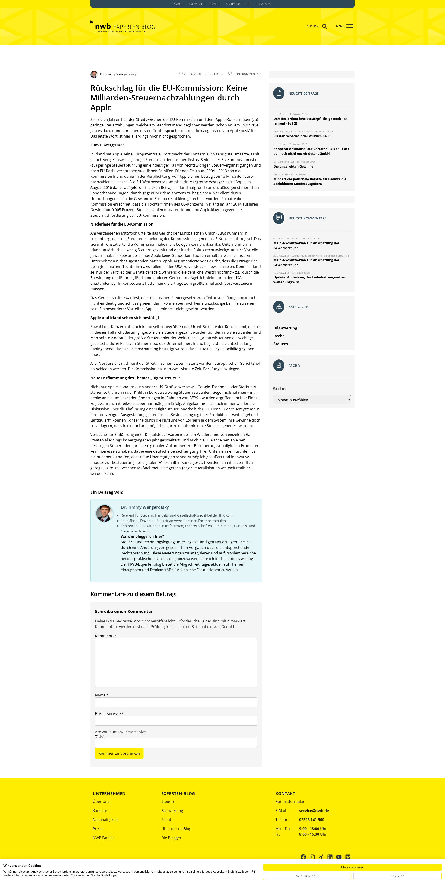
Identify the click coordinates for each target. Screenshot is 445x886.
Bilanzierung (172, 810)
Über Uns (101, 801)
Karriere (100, 810)
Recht (166, 819)
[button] (348, 26)
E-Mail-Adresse (109, 713)
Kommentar (107, 636)
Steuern (168, 801)
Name (101, 695)
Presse (99, 828)
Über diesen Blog (176, 828)
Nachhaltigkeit (105, 819)
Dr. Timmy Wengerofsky (145, 507)
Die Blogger (171, 837)
